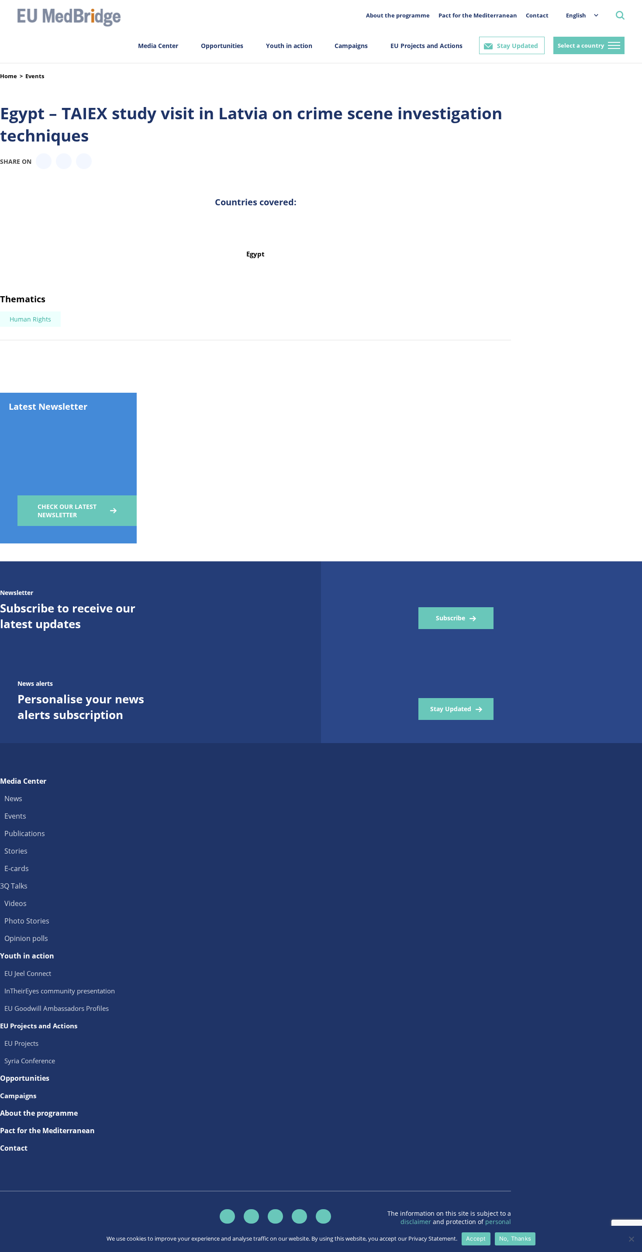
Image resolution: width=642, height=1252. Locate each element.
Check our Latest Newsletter (67, 510)
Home (8, 76)
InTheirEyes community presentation (59, 990)
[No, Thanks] (631, 1239)
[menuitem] (577, 15)
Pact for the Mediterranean (477, 15)
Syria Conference (29, 1060)
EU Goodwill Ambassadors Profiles (56, 1008)
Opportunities (222, 46)
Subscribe (450, 618)
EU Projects (21, 1043)
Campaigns (351, 46)
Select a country (581, 45)
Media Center (158, 46)
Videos (15, 903)
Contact (537, 15)
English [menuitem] (576, 15)
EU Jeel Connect (27, 973)
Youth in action (289, 46)
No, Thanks (515, 1238)
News (13, 798)
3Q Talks (14, 886)
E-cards (16, 868)
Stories (16, 851)
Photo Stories (26, 921)
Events (34, 76)
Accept (476, 1238)
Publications (24, 833)
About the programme (398, 15)
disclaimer (416, 1221)
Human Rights (30, 319)
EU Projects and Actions (426, 46)
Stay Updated (517, 46)
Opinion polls (26, 938)
